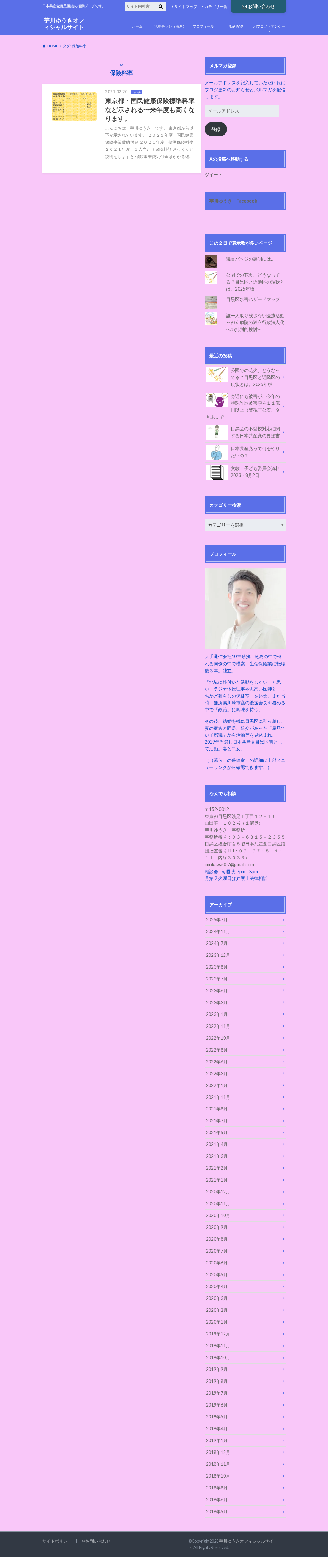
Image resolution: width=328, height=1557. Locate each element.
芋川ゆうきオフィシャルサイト (64, 23)
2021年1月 (217, 1179)
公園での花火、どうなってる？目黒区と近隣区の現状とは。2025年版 (255, 281)
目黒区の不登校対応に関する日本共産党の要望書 (255, 432)
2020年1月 (217, 1322)
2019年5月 (217, 1416)
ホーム (137, 26)
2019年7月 (217, 1393)
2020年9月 (217, 1227)
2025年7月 (217, 919)
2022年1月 (217, 1085)
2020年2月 (217, 1310)
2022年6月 (217, 1061)
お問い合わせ (261, 6)
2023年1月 (217, 1014)
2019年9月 (217, 1369)
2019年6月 (217, 1405)
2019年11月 (218, 1345)
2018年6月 (217, 1499)
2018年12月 (218, 1452)
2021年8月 (217, 1108)
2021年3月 (217, 1156)
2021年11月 (218, 1097)
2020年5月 (217, 1274)
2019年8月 (217, 1381)
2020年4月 (217, 1286)
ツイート (214, 174)
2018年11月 (218, 1464)
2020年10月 (218, 1215)
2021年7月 (217, 1120)
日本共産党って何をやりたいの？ (255, 452)
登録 (215, 129)
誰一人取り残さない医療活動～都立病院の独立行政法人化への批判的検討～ (255, 322)
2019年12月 (218, 1333)
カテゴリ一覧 (215, 6)
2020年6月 (217, 1262)
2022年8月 (217, 1050)
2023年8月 (217, 967)
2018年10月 (218, 1476)
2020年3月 (217, 1298)
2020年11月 (218, 1203)
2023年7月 (217, 978)
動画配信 (236, 26)
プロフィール (203, 26)
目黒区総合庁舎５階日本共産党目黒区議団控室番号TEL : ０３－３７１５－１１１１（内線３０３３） (245, 850)
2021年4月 (217, 1144)
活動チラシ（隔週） (170, 26)
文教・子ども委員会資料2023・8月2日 (255, 471)
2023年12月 (218, 955)
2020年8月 (217, 1239)
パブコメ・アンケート (269, 29)
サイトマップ (185, 6)
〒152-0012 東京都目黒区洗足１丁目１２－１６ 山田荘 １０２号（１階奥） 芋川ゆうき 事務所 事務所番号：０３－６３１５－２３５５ (245, 822)
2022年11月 (218, 1026)
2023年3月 (217, 1002)
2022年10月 (218, 1038)
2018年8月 (217, 1487)
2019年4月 (217, 1428)
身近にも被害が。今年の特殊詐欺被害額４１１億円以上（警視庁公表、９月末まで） (243, 406)
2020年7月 (217, 1251)
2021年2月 (217, 1168)
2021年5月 (217, 1132)
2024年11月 (218, 931)
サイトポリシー (56, 1541)
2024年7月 (217, 943)
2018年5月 (217, 1511)
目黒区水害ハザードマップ (253, 299)
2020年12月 (218, 1191)
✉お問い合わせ (96, 1541)
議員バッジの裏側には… (250, 259)
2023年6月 (217, 990)
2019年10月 (218, 1357)
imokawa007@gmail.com (229, 864)
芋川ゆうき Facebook (233, 201)
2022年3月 (217, 1073)
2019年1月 (217, 1440)
